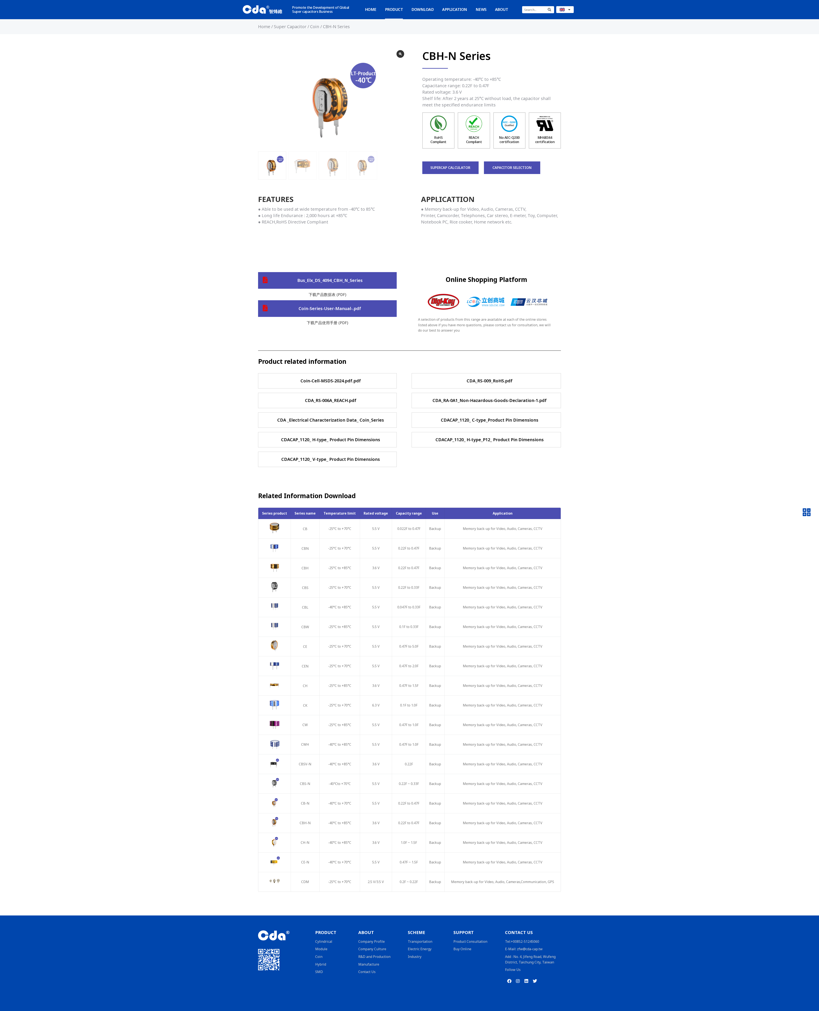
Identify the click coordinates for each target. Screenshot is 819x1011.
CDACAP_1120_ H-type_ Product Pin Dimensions (330, 439)
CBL (305, 607)
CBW (305, 627)
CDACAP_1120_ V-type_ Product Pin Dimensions (330, 459)
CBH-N (305, 823)
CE (305, 646)
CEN (305, 666)
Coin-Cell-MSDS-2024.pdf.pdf (331, 381)
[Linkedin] (526, 981)
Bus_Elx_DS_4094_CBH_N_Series (330, 280)
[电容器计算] (806, 513)
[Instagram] (518, 981)
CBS (305, 587)
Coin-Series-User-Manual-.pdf (330, 308)
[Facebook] (509, 981)
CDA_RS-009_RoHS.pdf (490, 381)
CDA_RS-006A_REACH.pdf (330, 400)
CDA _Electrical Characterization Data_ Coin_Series (330, 420)
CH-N (305, 842)
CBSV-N (305, 764)
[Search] (549, 9)
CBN (305, 548)
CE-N (305, 862)
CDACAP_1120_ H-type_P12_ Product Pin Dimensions (490, 439)
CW (305, 724)
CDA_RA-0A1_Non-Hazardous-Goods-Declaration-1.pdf (490, 400)
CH (305, 685)
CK (305, 705)
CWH (305, 744)
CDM (305, 881)
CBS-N (305, 783)
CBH (305, 568)
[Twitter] (535, 981)
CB (305, 529)
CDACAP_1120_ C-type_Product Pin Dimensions (489, 420)
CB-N (305, 803)
